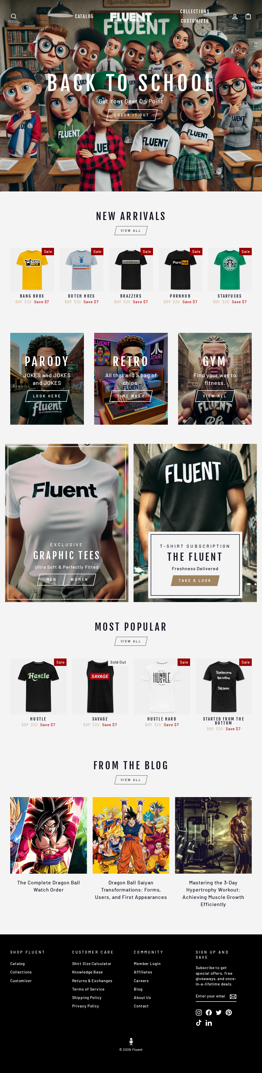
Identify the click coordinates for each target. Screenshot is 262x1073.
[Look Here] (47, 379)
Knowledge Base (87, 972)
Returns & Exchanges (92, 980)
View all (131, 230)
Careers (141, 980)
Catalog (84, 16)
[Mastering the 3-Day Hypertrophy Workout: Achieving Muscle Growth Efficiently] (213, 835)
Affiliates (143, 972)
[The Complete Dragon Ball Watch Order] (48, 835)
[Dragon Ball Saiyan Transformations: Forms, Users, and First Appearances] (131, 835)
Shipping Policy (87, 997)
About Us (142, 997)
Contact (141, 1006)
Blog (138, 989)
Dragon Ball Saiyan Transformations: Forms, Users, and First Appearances (131, 889)
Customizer (195, 21)
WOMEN (79, 579)
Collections (195, 11)
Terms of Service (88, 989)
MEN (52, 579)
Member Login (147, 963)
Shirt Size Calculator (92, 963)
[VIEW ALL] (215, 379)
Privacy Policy (85, 1006)
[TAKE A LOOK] (195, 523)
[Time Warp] (131, 379)
